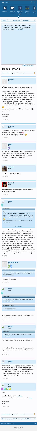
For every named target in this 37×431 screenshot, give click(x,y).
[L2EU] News (30, 65)
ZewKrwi (11, 183)
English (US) (10, 423)
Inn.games (3, 423)
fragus (10, 201)
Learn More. (19, 30)
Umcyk (10, 326)
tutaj (30, 398)
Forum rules (19, 428)
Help (35, 423)
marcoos (11, 126)
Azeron (10, 361)
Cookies (24, 65)
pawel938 (11, 79)
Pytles (10, 144)
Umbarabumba (13, 262)
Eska (9, 385)
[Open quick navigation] (34, 20)
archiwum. (20, 396)
